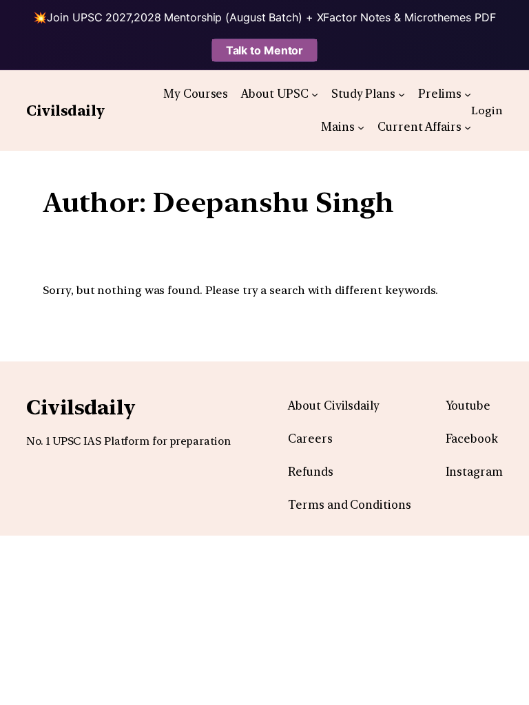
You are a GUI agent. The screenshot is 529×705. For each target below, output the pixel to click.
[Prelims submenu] (467, 93)
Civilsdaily (65, 110)
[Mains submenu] (360, 126)
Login (487, 110)
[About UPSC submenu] (314, 93)
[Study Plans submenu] (401, 93)
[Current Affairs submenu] (467, 126)
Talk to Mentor (265, 50)
